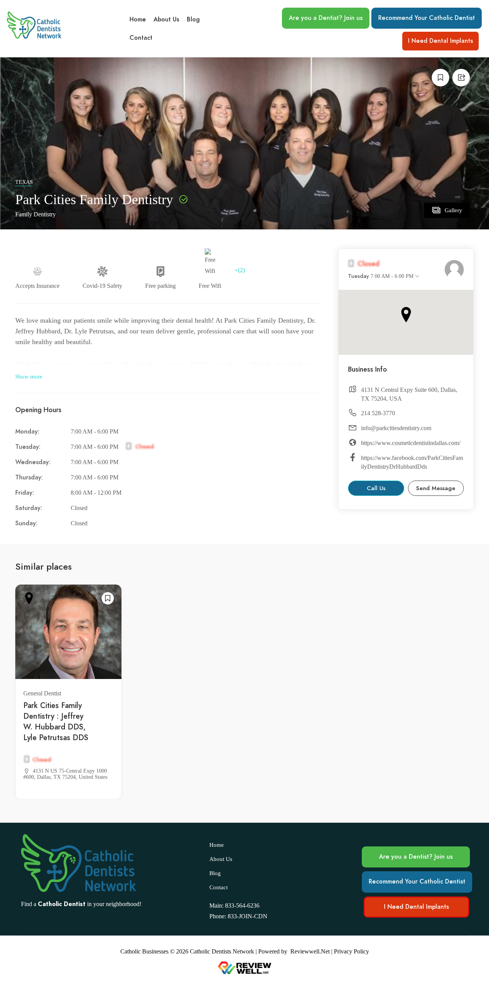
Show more (28, 377)
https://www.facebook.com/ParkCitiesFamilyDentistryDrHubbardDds (412, 462)
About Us (166, 19)
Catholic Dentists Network (222, 951)
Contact (141, 38)
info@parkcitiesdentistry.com (396, 428)
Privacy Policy (351, 951)
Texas (24, 182)
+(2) (240, 270)
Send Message (435, 488)
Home (138, 19)
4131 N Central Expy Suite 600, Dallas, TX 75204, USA (409, 394)
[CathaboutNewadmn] (454, 269)
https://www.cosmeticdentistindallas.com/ (410, 443)
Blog (193, 19)
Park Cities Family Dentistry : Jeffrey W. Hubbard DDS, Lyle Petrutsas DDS (55, 721)
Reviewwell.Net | (311, 951)
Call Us (376, 488)
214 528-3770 (378, 413)
